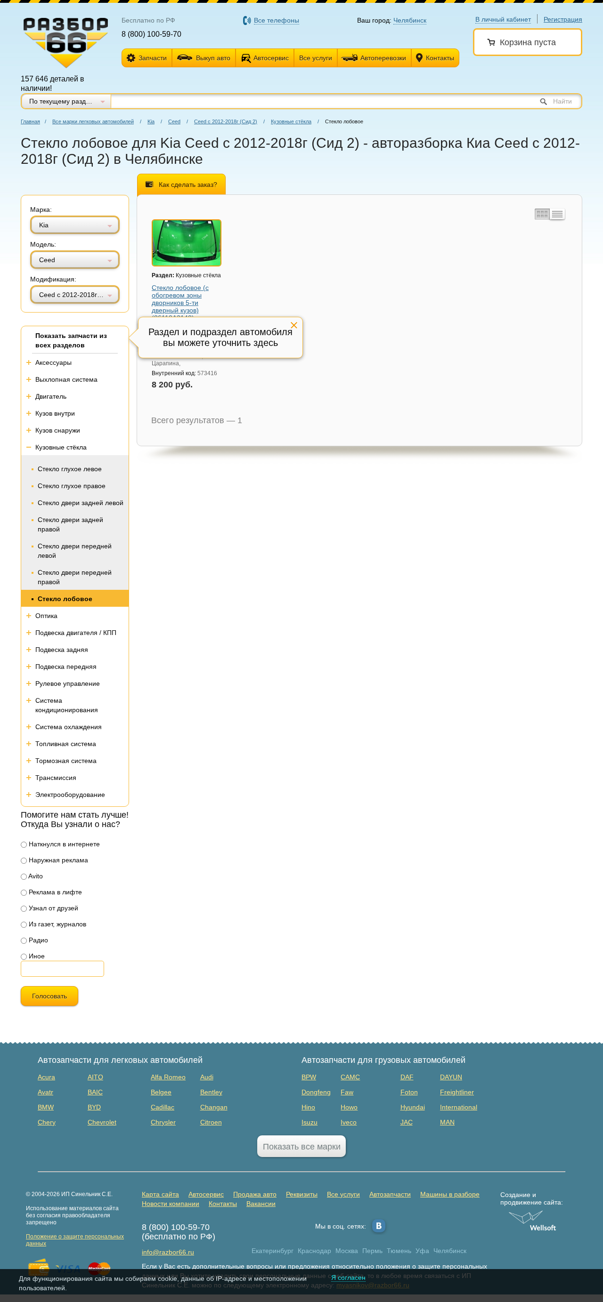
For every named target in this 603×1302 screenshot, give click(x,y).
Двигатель (50, 396)
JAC (406, 1122)
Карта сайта (160, 1194)
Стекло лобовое (65, 599)
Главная (30, 121)
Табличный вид (557, 214)
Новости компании (170, 1203)
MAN (447, 1122)
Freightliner (457, 1092)
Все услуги (315, 58)
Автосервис (271, 58)
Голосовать (49, 996)
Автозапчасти (390, 1194)
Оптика (46, 615)
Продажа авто (255, 1194)
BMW (46, 1107)
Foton (409, 1092)
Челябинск (449, 1250)
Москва (346, 1250)
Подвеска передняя (66, 666)
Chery (47, 1122)
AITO (95, 1077)
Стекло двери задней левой (80, 502)
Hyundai (412, 1107)
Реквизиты (302, 1194)
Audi (206, 1077)
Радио (37, 940)
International (458, 1107)
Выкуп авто (213, 58)
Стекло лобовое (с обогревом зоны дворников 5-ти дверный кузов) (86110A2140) (180, 302)
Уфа (422, 1250)
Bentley (211, 1092)
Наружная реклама (57, 860)
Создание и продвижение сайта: (531, 1198)
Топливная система (65, 743)
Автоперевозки (383, 58)
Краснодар (314, 1250)
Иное (36, 956)
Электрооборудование (70, 794)
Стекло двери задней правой (70, 524)
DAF (407, 1077)
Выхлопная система (66, 379)
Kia (151, 121)
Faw (347, 1092)
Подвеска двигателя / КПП (75, 632)
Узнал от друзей (52, 908)
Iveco (349, 1122)
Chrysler (163, 1122)
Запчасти (153, 58)
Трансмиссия (55, 777)
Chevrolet (102, 1122)
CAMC (350, 1077)
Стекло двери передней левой (75, 550)
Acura (46, 1077)
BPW (309, 1077)
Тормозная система (66, 760)
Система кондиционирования (66, 705)
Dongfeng (316, 1092)
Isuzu (310, 1122)
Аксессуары (53, 362)
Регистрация (563, 19)
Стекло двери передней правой (75, 577)
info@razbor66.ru (168, 1252)
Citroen (211, 1122)
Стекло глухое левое (70, 469)
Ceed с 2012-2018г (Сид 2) (225, 121)
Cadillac (162, 1107)
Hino (308, 1107)
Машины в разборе (450, 1194)
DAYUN (451, 1077)
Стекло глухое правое (72, 486)
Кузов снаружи (57, 430)
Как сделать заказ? (188, 184)
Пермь (372, 1250)
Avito (35, 876)
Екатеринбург (272, 1250)
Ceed (174, 121)
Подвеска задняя (61, 649)
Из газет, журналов (56, 924)
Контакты (440, 58)
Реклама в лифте (54, 892)
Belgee (161, 1092)
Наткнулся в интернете (63, 844)
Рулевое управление (67, 683)
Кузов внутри (55, 413)
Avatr (45, 1092)
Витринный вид (541, 214)
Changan (214, 1107)
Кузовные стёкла (291, 121)
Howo (349, 1107)
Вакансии (261, 1203)
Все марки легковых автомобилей (93, 121)
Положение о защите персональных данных (75, 1240)
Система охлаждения (68, 727)
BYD (94, 1107)
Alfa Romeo (168, 1077)
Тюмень (399, 1250)
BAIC (95, 1092)
